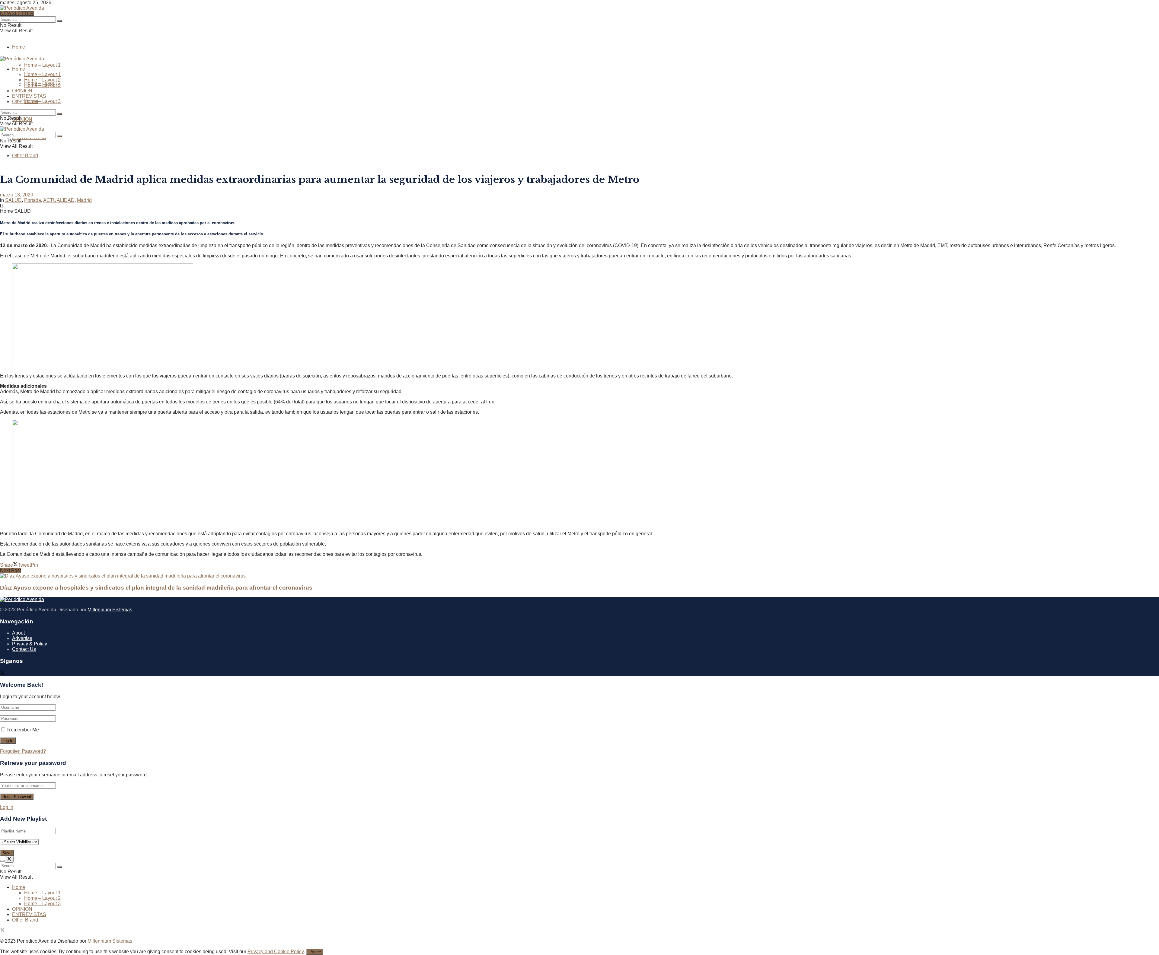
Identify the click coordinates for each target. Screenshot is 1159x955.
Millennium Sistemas (110, 609)
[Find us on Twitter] (2, 673)
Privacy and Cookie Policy (275, 951)
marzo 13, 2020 (16, 194)
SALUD (13, 200)
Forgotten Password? (23, 751)
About (18, 632)
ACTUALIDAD (59, 200)
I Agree (314, 952)
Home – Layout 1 (42, 65)
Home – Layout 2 (42, 79)
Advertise (22, 638)
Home (18, 46)
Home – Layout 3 (42, 101)
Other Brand (25, 155)
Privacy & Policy (29, 643)
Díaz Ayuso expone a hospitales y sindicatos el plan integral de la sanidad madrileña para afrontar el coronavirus (156, 587)
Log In (6, 807)
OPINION (22, 119)
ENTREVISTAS (29, 96)
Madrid (84, 200)
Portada (32, 200)
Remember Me (23, 729)
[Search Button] (59, 21)
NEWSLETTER (17, 13)
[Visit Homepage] (22, 7)
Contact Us (24, 649)
